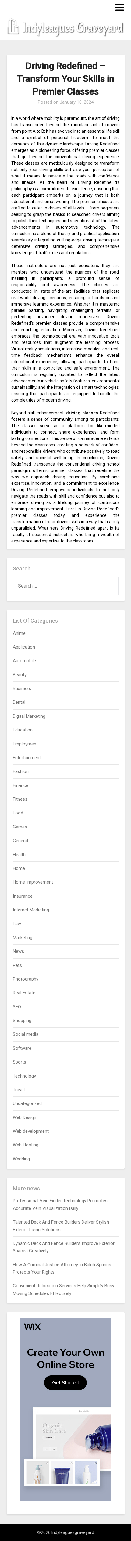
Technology (24, 1076)
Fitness (20, 799)
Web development (31, 1131)
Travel (19, 1089)
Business (22, 688)
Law (17, 923)
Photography (25, 979)
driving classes (82, 412)
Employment (25, 744)
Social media (25, 1034)
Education (23, 730)
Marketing (22, 937)
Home (19, 868)
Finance (20, 785)
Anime (19, 633)
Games (20, 827)
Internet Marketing (31, 910)
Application (24, 647)
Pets (17, 965)
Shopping (22, 1020)
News (18, 951)
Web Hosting (25, 1145)
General (20, 840)
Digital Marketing (29, 716)
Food (18, 813)
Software (22, 1048)
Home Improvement (33, 882)
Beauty (20, 675)
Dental (19, 702)
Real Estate (24, 993)
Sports (19, 1062)
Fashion (21, 771)
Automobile (24, 660)
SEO (17, 1007)
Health (19, 854)
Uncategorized (27, 1103)
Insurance (23, 896)
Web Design (24, 1117)
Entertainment (27, 757)
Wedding (21, 1159)
